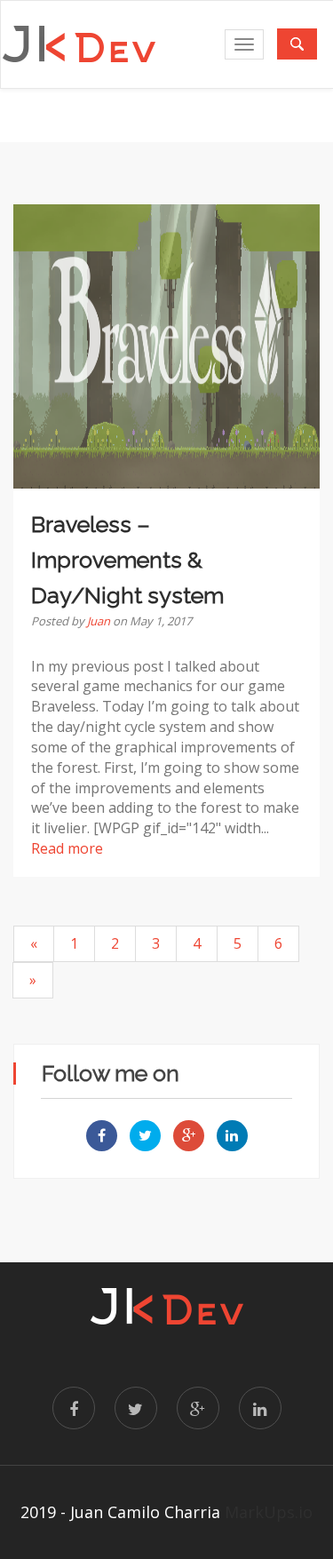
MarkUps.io (269, 1512)
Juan (98, 621)
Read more (67, 848)
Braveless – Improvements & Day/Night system (127, 559)
